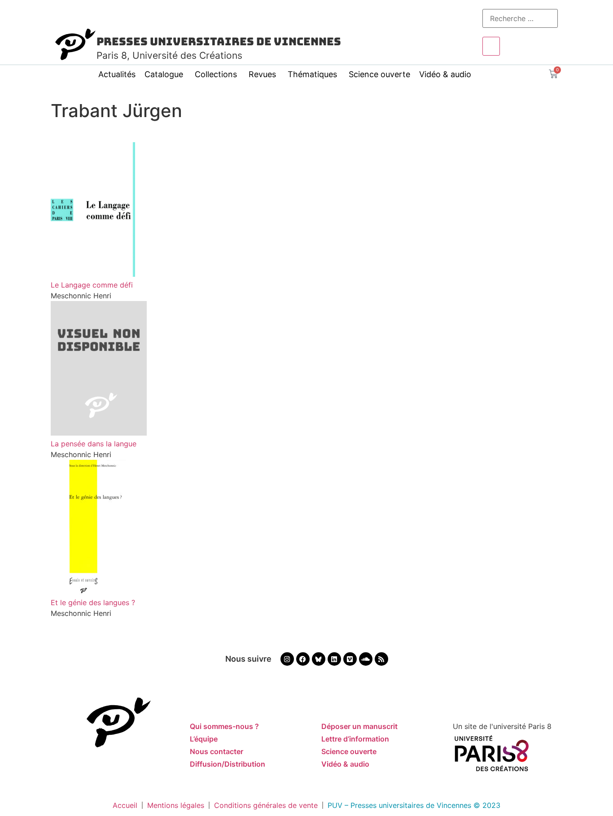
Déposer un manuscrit (359, 726)
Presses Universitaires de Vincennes (218, 41)
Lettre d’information (355, 738)
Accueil (125, 805)
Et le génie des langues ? (93, 602)
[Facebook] (303, 659)
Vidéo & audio (445, 74)
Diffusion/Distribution (227, 763)
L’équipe (204, 738)
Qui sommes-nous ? (224, 726)
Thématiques (312, 74)
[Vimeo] (350, 659)
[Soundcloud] (365, 659)
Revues (262, 74)
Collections (216, 74)
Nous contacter (216, 751)
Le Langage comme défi (92, 284)
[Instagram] (287, 659)
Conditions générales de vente (266, 805)
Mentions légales (175, 805)
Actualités (117, 74)
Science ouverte (379, 74)
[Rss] (381, 659)
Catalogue (163, 74)
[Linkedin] (334, 659)
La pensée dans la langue (93, 443)
